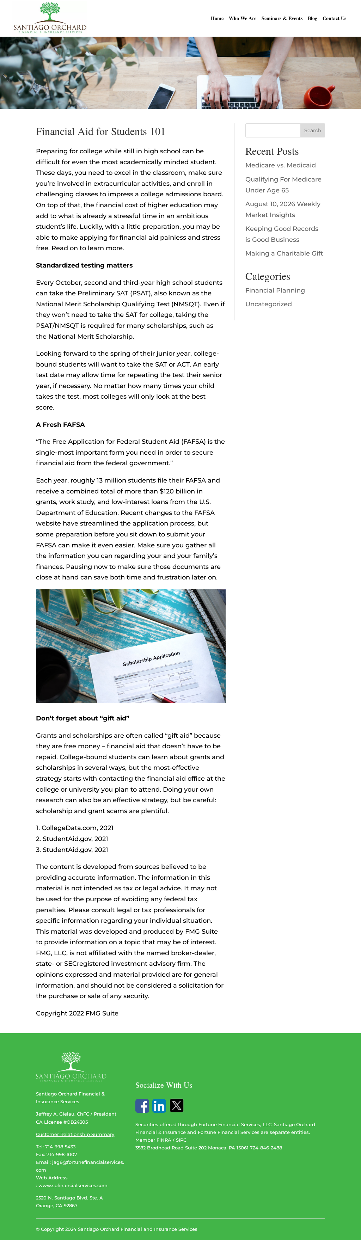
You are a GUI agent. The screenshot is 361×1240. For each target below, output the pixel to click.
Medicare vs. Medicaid (280, 165)
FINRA (164, 1140)
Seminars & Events (282, 19)
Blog (312, 19)
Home (217, 19)
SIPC (181, 1140)
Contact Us (334, 19)
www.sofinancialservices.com (73, 1185)
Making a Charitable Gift (284, 253)
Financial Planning (275, 290)
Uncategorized (268, 304)
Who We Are (242, 19)
